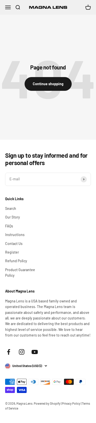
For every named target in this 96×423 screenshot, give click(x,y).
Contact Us (14, 243)
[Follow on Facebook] (8, 351)
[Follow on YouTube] (34, 351)
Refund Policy (16, 261)
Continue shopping (48, 84)
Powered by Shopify (47, 403)
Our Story (12, 217)
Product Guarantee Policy (20, 273)
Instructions (15, 234)
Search (10, 208)
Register (12, 252)
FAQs (9, 226)
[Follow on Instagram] (21, 351)
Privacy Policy (71, 403)
